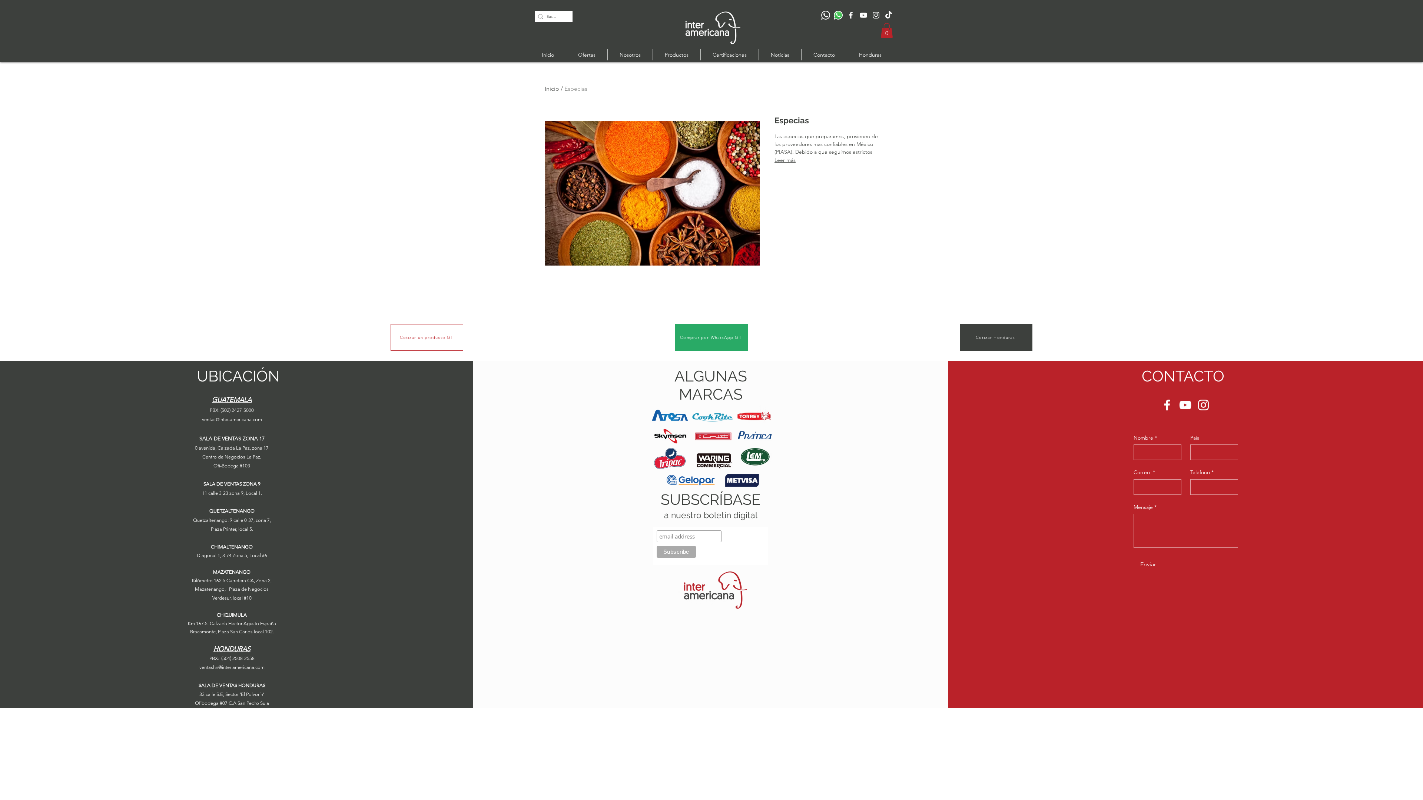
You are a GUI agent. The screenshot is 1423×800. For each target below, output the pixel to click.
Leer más (785, 160)
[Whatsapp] (838, 15)
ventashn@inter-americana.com (232, 667)
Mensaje (1145, 507)
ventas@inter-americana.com (232, 419)
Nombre (1145, 437)
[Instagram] (876, 15)
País (1194, 437)
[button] (886, 30)
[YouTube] (863, 15)
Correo (1144, 472)
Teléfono (1202, 472)
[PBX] (825, 15)
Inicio (552, 88)
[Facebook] (850, 15)
